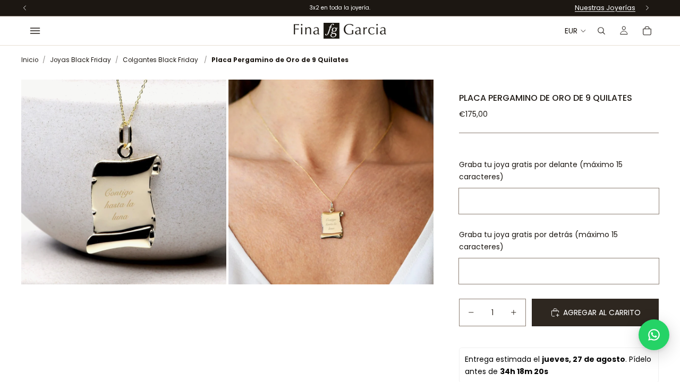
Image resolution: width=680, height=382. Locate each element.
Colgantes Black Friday (160, 60)
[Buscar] (601, 30)
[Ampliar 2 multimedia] (331, 182)
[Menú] (35, 31)
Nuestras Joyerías (605, 7)
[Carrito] (647, 30)
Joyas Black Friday (80, 60)
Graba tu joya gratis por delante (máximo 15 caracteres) (541, 170)
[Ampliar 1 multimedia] (123, 182)
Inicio (29, 60)
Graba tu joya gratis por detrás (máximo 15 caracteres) (538, 240)
